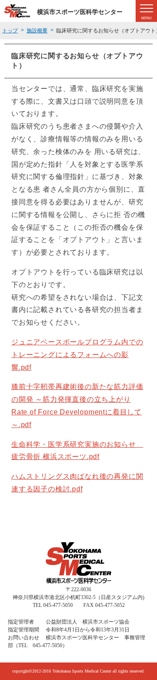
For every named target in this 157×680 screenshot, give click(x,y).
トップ (10, 31)
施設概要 (37, 31)
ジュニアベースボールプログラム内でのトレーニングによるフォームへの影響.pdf (77, 354)
